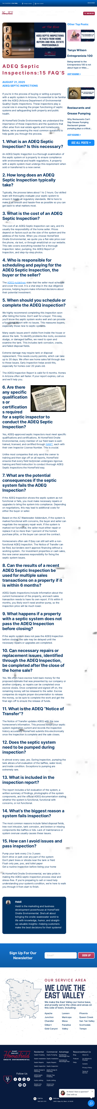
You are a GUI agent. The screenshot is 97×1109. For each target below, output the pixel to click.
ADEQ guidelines (16, 282)
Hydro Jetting (38, 1080)
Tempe (83, 1028)
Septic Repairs (39, 1062)
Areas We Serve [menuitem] (59, 11)
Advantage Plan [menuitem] (46, 11)
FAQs (75, 1062)
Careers (85, 1064)
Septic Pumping (39, 1055)
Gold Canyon (51, 1028)
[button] (27, 10)
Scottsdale (85, 1025)
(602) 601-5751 (90, 13)
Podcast (76, 1058)
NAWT (49, 444)
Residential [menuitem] (22, 11)
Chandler (49, 1021)
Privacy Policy (87, 1067)
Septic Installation (40, 1058)
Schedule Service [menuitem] (51, 15)
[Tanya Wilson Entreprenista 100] (81, 35)
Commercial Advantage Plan (64, 1060)
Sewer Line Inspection (38, 1084)
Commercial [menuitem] (33, 11)
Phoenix (83, 1013)
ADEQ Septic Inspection (38, 1075)
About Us (85, 1055)
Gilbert (48, 1025)
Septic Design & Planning (39, 1070)
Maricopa (66, 1017)
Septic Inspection (40, 1066)
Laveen (66, 1013)
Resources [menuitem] (71, 11)
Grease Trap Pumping (51, 1075)
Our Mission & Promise (86, 1059)
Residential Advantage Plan (64, 1055)
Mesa (65, 1021)
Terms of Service (85, 1072)
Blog (74, 1055)
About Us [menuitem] (39, 15)
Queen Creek (86, 1017)
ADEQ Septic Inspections (20, 85)
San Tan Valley (87, 1021)
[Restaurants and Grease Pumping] (81, 93)
